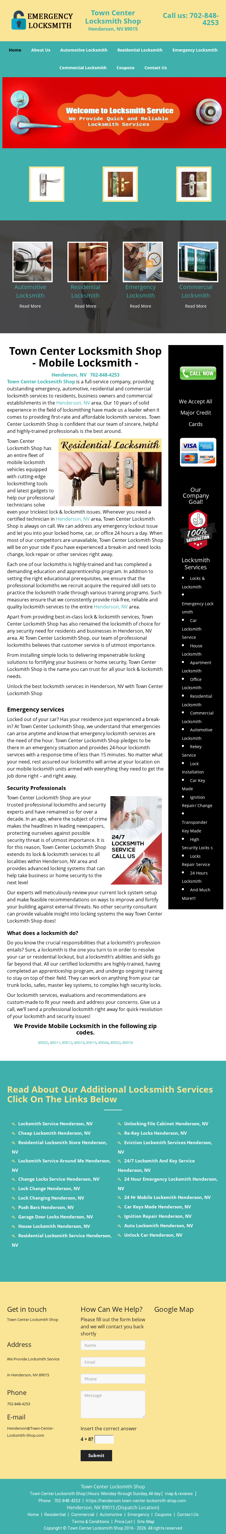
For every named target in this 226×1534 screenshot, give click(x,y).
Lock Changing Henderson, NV (51, 1198)
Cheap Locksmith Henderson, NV (54, 1133)
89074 (127, 1042)
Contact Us (155, 67)
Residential (55, 1514)
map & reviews (179, 1493)
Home (15, 50)
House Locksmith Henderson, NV (54, 1226)
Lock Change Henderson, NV (49, 1188)
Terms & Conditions (90, 1521)
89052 (115, 1042)
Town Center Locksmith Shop (41, 381)
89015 (91, 1042)
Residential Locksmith (139, 50)
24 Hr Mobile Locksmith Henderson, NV (167, 1197)
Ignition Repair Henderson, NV (158, 1216)
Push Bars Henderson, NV (46, 1207)
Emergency (138, 1514)
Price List (123, 1521)
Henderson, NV (69, 375)
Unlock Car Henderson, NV (153, 1235)
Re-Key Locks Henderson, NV (155, 1133)
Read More (30, 306)
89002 (43, 1042)
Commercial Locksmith (83, 67)
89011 (55, 1042)
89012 (67, 1042)
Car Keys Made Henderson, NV (157, 1207)
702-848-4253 (204, 18)
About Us (40, 50)
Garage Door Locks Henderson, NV (55, 1217)
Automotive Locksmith (83, 50)
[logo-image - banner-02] (113, 112)
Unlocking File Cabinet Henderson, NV (166, 1123)
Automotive (111, 1514)
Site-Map (145, 1521)
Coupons (125, 67)
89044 (103, 1042)
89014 (79, 1042)
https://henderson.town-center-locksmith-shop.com (136, 1500)
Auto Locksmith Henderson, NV (158, 1225)
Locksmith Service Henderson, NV (55, 1123)
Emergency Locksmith (194, 50)
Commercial (82, 1514)
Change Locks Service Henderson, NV (58, 1179)
